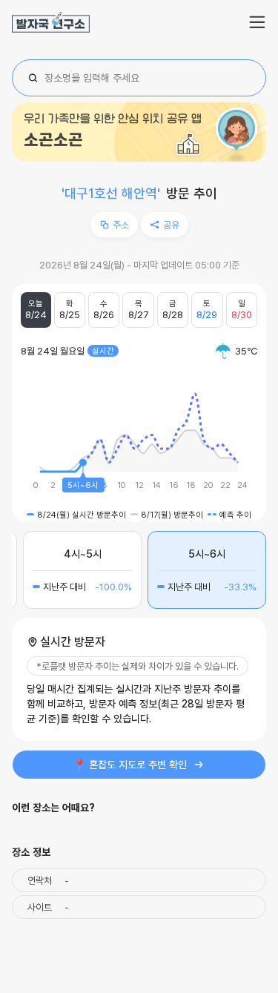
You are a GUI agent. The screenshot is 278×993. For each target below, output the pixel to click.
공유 (171, 224)
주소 (121, 224)
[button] (257, 22)
